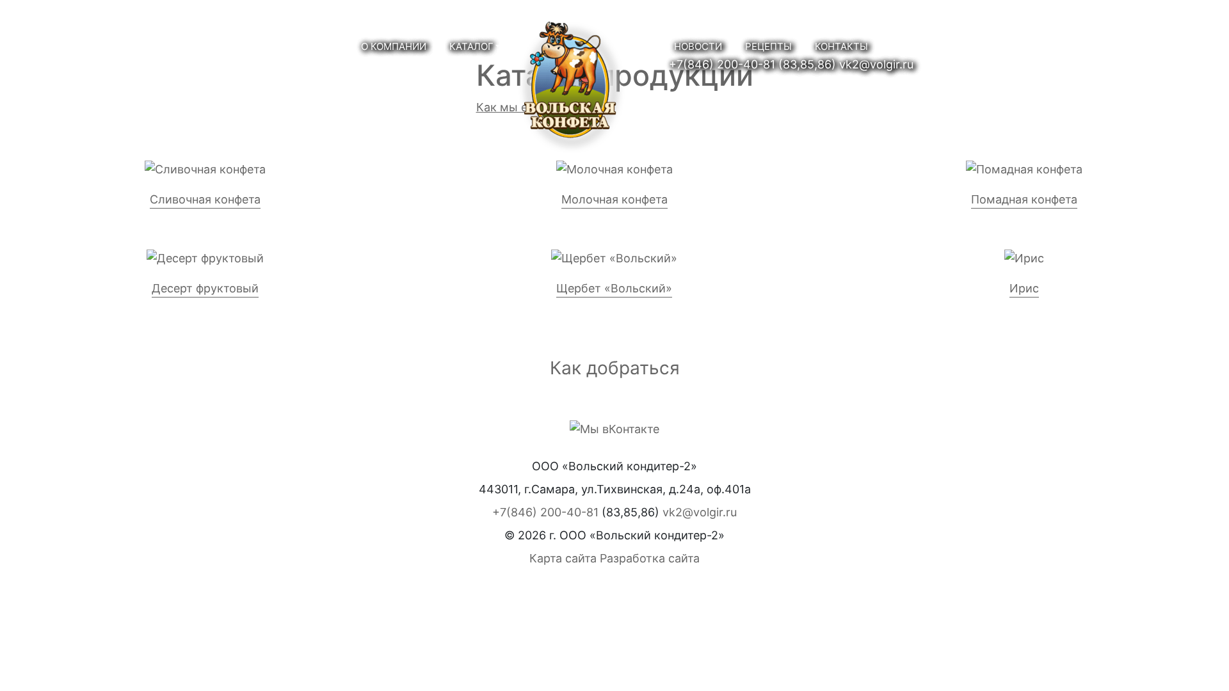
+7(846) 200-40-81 (722, 64)
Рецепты (768, 46)
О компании (393, 46)
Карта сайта (563, 558)
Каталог (471, 46)
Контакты (841, 46)
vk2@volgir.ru (876, 64)
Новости (698, 46)
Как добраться (615, 368)
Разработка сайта (650, 558)
